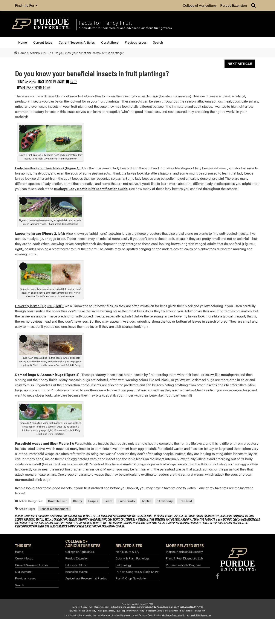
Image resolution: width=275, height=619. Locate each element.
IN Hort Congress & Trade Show (137, 571)
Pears (108, 501)
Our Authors (109, 42)
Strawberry (165, 501)
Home (22, 42)
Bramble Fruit (57, 501)
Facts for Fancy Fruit (195, 610)
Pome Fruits (126, 501)
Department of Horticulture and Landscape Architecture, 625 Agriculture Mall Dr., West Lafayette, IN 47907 (148, 606)
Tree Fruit (185, 501)
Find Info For (25, 5)
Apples (146, 501)
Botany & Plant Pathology (133, 558)
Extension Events (76, 571)
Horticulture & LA (127, 551)
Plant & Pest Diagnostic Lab (184, 558)
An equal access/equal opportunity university (121, 610)
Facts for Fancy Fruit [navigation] (105, 22)
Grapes (93, 501)
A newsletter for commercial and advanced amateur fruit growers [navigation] (125, 28)
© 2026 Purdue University (83, 610)
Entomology (123, 565)
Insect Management (54, 509)
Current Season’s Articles (77, 42)
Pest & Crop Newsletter (131, 578)
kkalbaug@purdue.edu (173, 615)
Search (158, 42)
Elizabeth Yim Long (36, 87)
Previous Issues (136, 42)
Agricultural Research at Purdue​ (86, 578)
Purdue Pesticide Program (183, 565)
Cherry (77, 501)
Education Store (75, 565)
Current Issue (42, 42)
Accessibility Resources (199, 615)
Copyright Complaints (157, 610)
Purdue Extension (233, 5)
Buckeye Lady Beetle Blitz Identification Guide (91, 188)
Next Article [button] (240, 63)
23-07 (73, 81)
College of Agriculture (199, 5)
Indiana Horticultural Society (184, 551)
